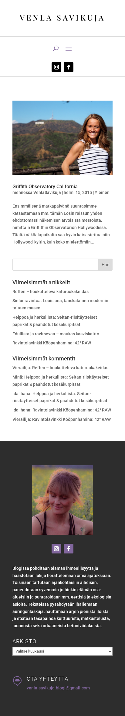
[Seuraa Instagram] (56, 67)
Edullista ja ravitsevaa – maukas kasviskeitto (55, 333)
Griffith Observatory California (45, 186)
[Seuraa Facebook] (68, 67)
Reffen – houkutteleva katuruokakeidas (50, 291)
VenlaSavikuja (47, 192)
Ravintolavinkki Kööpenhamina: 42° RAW (51, 342)
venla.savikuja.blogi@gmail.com (58, 687)
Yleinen (102, 192)
